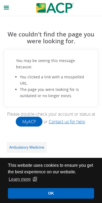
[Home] (55, 8)
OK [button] (51, 193)
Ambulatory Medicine (26, 147)
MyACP (29, 122)
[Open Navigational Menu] (6, 7)
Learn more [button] (20, 179)
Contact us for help (67, 122)
